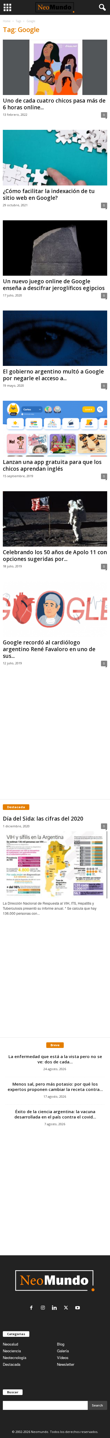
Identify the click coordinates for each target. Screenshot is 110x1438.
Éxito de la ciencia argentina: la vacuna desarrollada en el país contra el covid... (55, 1114)
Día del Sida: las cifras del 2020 (43, 818)
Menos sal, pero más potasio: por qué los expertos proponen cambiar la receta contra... (55, 1086)
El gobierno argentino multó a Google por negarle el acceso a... (53, 375)
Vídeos (63, 1357)
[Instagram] (44, 1308)
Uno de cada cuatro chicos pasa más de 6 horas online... (54, 104)
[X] (67, 1308)
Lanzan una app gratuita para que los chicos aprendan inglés (52, 465)
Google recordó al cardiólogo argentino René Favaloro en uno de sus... (49, 649)
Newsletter (65, 1364)
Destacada (11, 1364)
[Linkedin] (55, 1308)
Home (6, 21)
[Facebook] (32, 1308)
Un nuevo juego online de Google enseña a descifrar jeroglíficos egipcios (54, 285)
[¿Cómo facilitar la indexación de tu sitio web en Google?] (55, 157)
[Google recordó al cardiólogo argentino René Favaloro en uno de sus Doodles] (55, 609)
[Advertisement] (55, 739)
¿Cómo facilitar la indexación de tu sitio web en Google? (49, 194)
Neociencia (12, 1350)
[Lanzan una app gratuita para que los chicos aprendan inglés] (55, 428)
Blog (60, 1344)
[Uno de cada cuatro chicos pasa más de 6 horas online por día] (55, 67)
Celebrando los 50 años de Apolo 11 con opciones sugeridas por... (55, 556)
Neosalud (10, 1344)
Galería (63, 1350)
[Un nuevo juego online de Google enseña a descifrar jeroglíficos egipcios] (55, 248)
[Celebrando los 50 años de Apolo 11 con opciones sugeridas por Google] (55, 519)
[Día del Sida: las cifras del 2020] (55, 864)
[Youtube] (78, 1308)
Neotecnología (14, 1357)
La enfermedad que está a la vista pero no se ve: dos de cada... (55, 1059)
